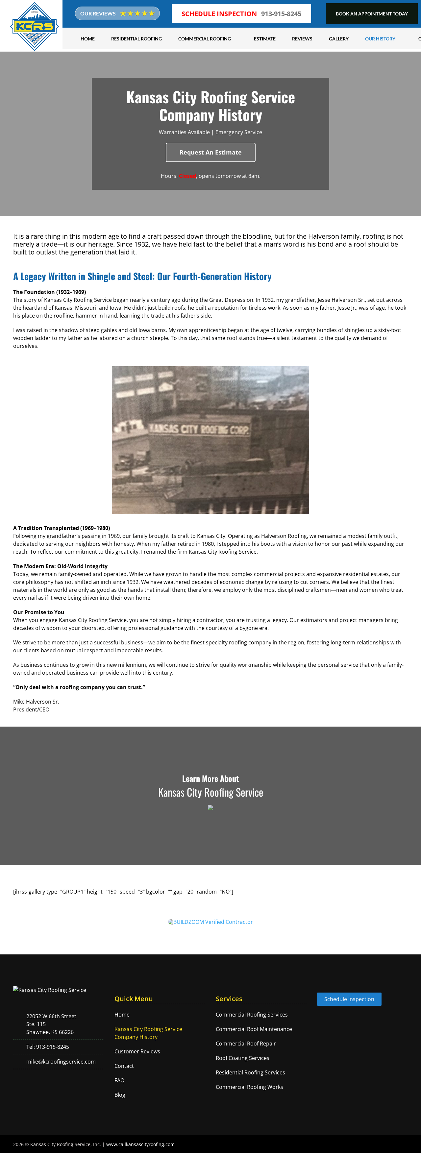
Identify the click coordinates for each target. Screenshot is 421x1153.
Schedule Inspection (349, 999)
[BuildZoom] (210, 921)
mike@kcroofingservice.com (61, 1061)
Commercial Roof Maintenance (254, 1029)
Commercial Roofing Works (249, 1087)
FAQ (119, 1080)
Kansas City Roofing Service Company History (148, 1033)
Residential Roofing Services (250, 1072)
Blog (119, 1094)
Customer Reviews (137, 1051)
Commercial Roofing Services (252, 1014)
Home (122, 1014)
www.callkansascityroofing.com (140, 1144)
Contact (124, 1065)
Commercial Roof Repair (246, 1043)
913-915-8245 (281, 13)
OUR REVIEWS (98, 13)
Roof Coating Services (242, 1058)
